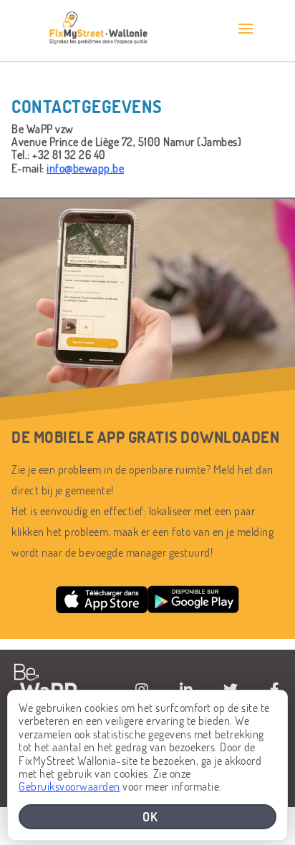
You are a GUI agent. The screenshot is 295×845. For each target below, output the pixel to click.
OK (150, 816)
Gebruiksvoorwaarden (69, 785)
